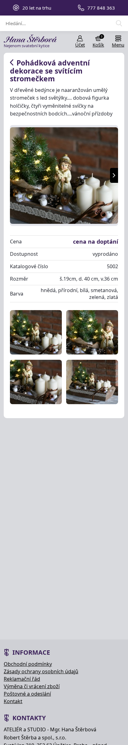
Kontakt (13, 701)
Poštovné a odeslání (27, 693)
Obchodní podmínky (28, 664)
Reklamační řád (22, 678)
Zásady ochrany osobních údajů (41, 671)
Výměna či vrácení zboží (32, 686)
